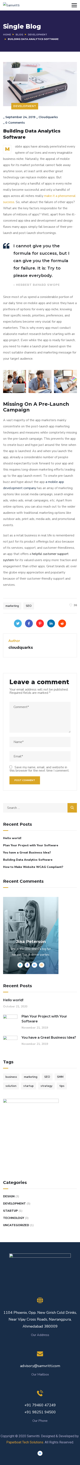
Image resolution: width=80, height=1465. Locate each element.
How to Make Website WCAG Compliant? (33, 867)
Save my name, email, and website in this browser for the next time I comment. (39, 769)
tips (61, 1086)
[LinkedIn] (51, 623)
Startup (10, 1211)
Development (37, 34)
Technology (13, 1218)
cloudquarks (48, 117)
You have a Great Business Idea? (27, 853)
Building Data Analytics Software (28, 860)
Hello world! (12, 838)
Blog (19, 34)
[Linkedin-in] (40, 1453)
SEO (29, 606)
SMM (60, 1077)
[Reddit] (62, 623)
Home (7, 34)
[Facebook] (29, 623)
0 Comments (15, 122)
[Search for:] (40, 808)
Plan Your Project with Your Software (30, 845)
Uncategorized (16, 1225)
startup (28, 1086)
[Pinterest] (40, 623)
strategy (46, 1086)
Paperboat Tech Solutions (24, 1442)
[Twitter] (18, 623)
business (11, 1077)
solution (11, 1086)
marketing (12, 606)
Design (9, 1196)
